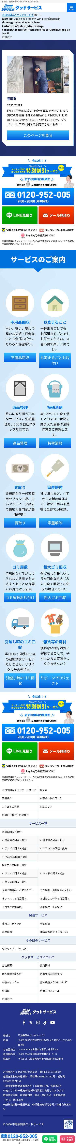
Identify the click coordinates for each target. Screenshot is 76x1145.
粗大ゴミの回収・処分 (14, 865)
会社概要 (7, 965)
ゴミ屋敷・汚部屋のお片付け (56, 890)
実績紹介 (7, 798)
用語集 (5, 990)
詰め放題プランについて (53, 982)
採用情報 (45, 965)
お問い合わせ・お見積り (15, 814)
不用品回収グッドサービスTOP (19, 790)
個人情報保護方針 (11, 973)
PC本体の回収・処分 (16, 856)
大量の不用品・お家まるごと (18, 890)
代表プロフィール (50, 990)
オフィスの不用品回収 (14, 898)
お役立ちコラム (10, 982)
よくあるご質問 (10, 806)
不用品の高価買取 (11, 906)
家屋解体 (7, 932)
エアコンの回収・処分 (55, 848)
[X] (31, 1023)
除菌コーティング (11, 923)
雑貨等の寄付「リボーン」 (54, 932)
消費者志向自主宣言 (51, 973)
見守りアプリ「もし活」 (15, 948)
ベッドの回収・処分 (54, 873)
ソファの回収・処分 (16, 873)
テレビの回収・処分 (16, 848)
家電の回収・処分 (11, 831)
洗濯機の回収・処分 (54, 840)
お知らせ (7, 999)
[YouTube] (52, 1023)
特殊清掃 (45, 923)
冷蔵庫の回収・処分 (16, 840)
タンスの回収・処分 (16, 881)
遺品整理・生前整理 (51, 906)
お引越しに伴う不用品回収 (54, 898)
